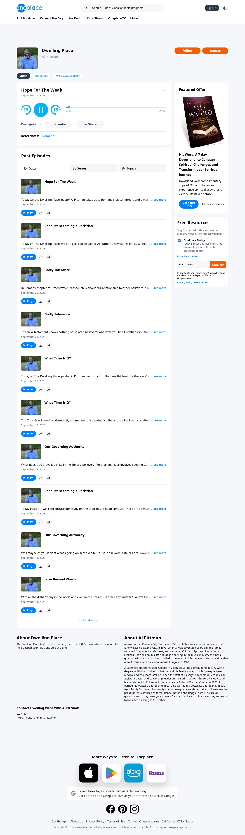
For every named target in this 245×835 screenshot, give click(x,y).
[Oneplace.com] (29, 8)
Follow (188, 51)
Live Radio (75, 18)
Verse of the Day (51, 18)
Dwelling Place (57, 50)
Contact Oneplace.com (143, 821)
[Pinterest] (122, 809)
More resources (213, 204)
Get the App (59, 821)
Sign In (212, 8)
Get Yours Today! (188, 204)
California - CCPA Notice (178, 821)
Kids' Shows (95, 18)
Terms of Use (116, 821)
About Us (76, 821)
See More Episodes (94, 620)
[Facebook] (110, 809)
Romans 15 (50, 136)
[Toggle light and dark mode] (225, 8)
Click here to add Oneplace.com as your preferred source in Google (126, 796)
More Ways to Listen (68, 75)
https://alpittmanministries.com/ (36, 717)
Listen (23, 75)
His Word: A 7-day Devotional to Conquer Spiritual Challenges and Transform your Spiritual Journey (198, 164)
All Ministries (26, 18)
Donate (215, 51)
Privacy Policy (95, 821)
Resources (41, 75)
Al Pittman (50, 56)
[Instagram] (134, 809)
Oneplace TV (117, 18)
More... (135, 18)
